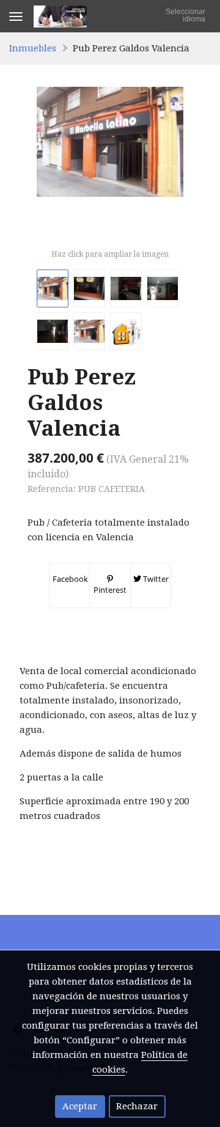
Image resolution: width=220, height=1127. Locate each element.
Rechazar (137, 1106)
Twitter (155, 578)
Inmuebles (32, 48)
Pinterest (110, 589)
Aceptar (79, 1106)
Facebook (69, 578)
